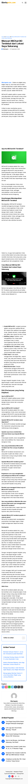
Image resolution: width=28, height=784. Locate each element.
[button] (22, 3)
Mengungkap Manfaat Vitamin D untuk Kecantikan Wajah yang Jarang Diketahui (12, 675)
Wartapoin (5, 49)
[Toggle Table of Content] (22, 638)
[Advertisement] (14, 21)
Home (3, 36)
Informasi (8, 36)
